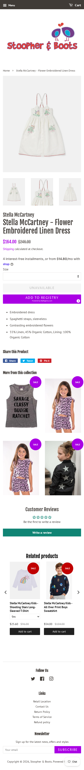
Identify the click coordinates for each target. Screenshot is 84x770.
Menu (11, 5)
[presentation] (5, 592)
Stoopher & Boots (41, 761)
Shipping (8, 249)
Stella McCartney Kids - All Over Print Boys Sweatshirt (58, 607)
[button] (42, 299)
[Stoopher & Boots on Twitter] (33, 679)
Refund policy (42, 722)
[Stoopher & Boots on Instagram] (51, 679)
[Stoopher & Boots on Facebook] (42, 679)
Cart (77, 5)
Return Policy (42, 712)
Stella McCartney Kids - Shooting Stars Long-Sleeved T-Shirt (24, 607)
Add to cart (25, 631)
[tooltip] (78, 301)
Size (5, 269)
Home (6, 70)
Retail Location (42, 701)
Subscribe (68, 750)
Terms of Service (42, 717)
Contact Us (42, 706)
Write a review (42, 532)
